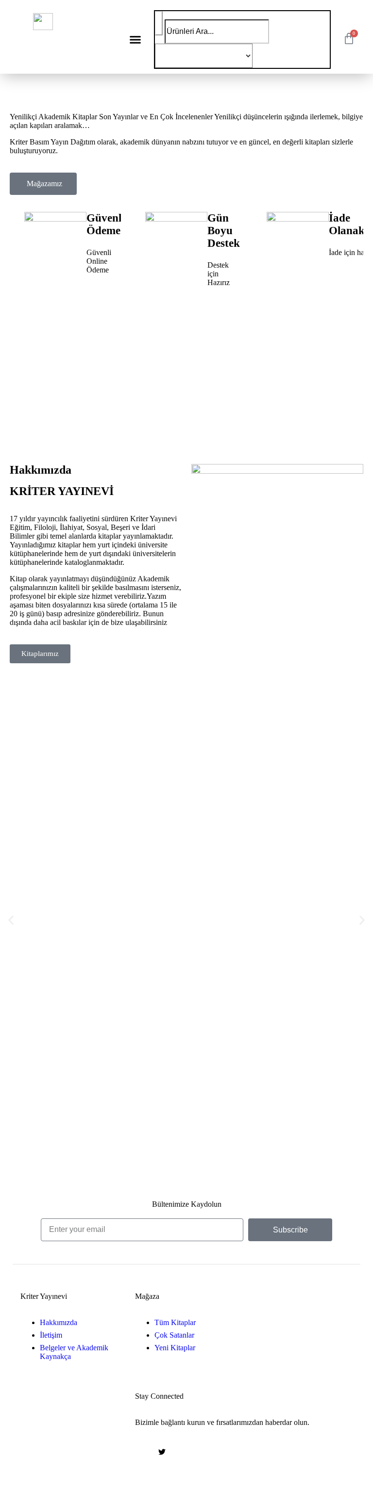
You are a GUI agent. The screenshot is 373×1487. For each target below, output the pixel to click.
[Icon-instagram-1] (181, 1451)
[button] (135, 40)
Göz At (45, 422)
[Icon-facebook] (142, 1451)
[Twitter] (161, 1451)
